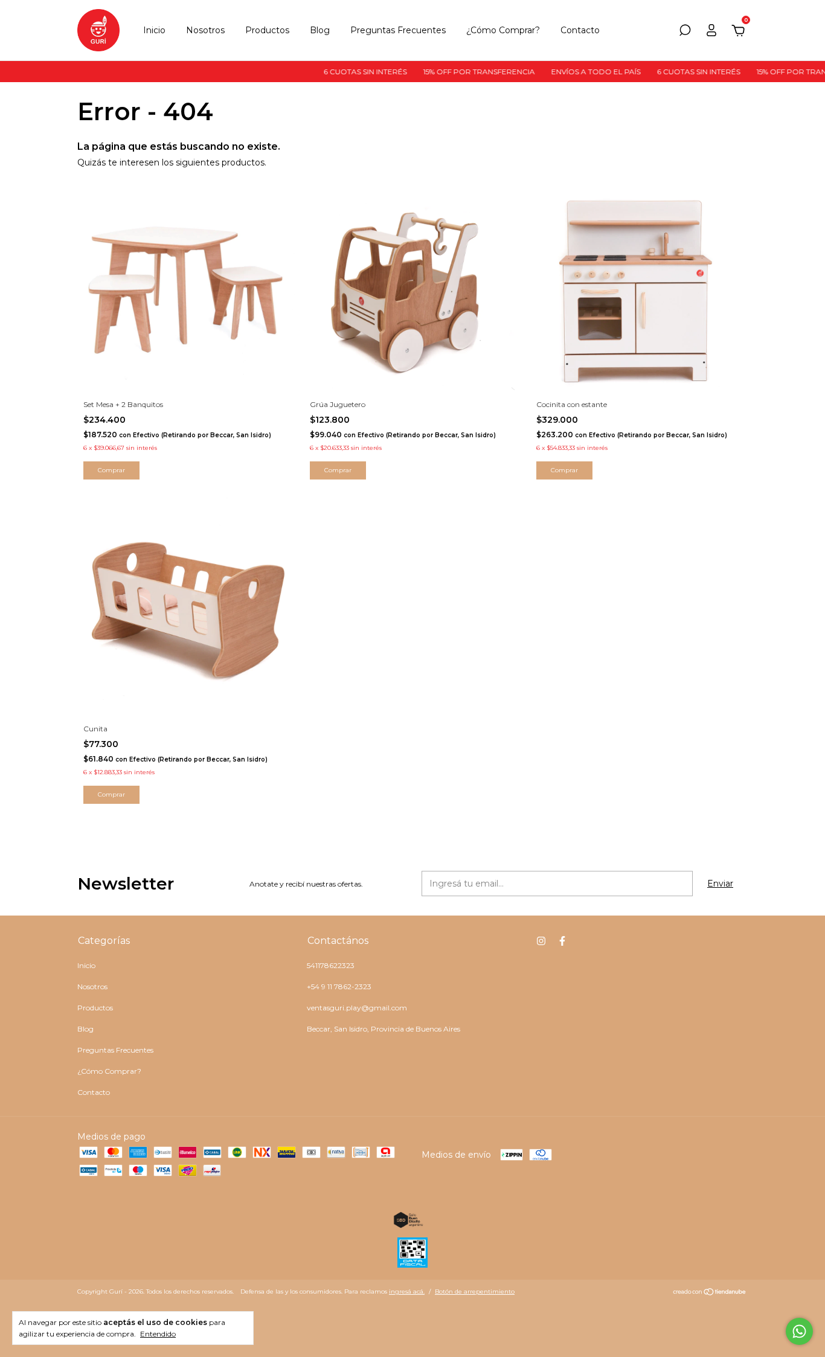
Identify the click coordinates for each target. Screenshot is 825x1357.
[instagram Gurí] (541, 941)
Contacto (580, 30)
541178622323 (331, 965)
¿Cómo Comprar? (503, 30)
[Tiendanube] (710, 1293)
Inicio (154, 30)
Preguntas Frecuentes (398, 30)
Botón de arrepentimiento (475, 1291)
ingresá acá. (407, 1291)
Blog (320, 30)
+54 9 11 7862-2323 (339, 986)
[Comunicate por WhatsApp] (799, 1331)
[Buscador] (685, 32)
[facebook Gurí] (562, 941)
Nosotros (205, 30)
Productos (267, 30)
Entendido (158, 1333)
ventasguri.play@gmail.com (357, 1007)
